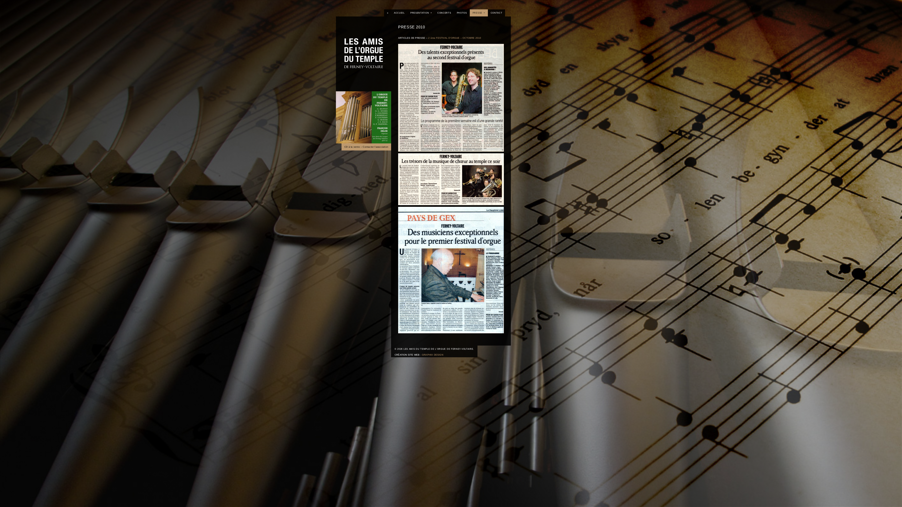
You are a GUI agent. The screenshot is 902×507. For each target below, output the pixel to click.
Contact (496, 13)
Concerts (444, 13)
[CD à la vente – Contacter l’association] (363, 117)
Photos (462, 13)
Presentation (421, 13)
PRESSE (479, 13)
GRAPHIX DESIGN (432, 354)
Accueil (399, 13)
